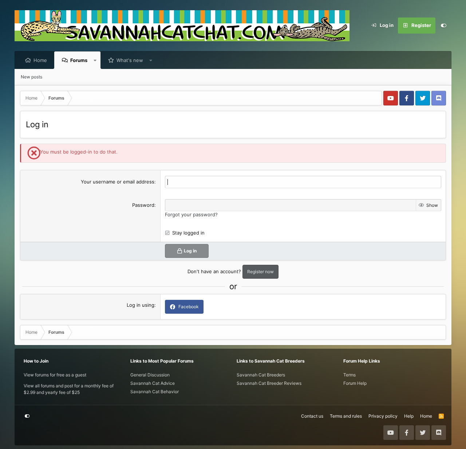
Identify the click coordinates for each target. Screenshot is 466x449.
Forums (78, 60)
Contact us (312, 416)
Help (409, 416)
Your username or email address (117, 182)
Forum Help (355, 383)
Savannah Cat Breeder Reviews (269, 383)
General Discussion (150, 375)
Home (40, 60)
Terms (349, 375)
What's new (129, 60)
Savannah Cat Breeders (261, 375)
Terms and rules (346, 416)
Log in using (140, 305)
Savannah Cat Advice (152, 383)
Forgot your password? (191, 214)
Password (143, 205)
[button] (95, 60)
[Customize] (443, 26)
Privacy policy (383, 416)
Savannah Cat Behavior (154, 391)
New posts (31, 77)
